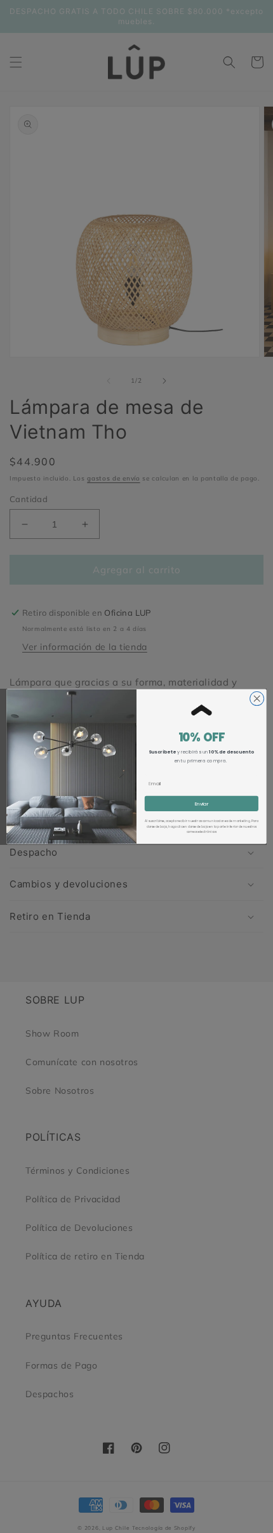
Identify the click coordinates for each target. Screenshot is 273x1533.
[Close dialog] (257, 698)
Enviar (202, 803)
